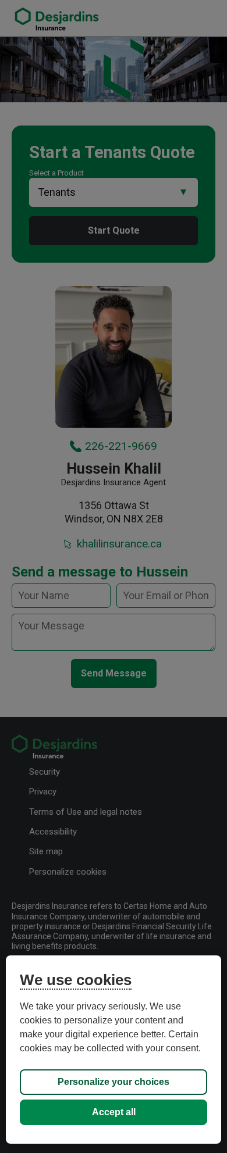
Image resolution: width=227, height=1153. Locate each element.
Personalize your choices (113, 1082)
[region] (114, 1049)
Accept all (114, 1112)
